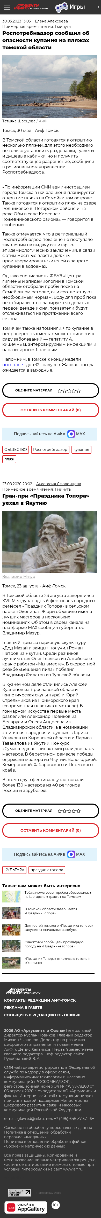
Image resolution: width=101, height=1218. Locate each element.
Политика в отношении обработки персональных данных (37, 1134)
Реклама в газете (23, 1007)
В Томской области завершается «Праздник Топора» (51, 911)
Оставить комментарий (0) (50, 410)
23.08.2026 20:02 (17, 484)
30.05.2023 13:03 (16, 21)
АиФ (43, 121)
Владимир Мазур (18, 576)
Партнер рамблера (49, 1192)
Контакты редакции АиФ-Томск (40, 1000)
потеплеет (13, 364)
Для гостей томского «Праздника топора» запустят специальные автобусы (59, 928)
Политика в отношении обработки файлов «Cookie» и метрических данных (45, 1144)
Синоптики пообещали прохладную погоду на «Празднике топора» (54, 944)
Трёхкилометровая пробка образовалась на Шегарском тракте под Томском (58, 895)
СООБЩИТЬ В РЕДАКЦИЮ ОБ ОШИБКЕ (43, 1015)
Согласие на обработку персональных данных (48, 1127)
